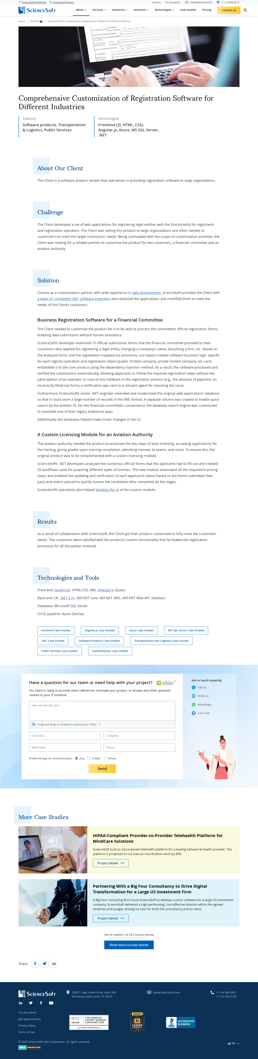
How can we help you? (42, 702)
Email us (203, 696)
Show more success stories (129, 945)
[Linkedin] (21, 1002)
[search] (245, 10)
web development (146, 292)
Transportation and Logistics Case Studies (161, 640)
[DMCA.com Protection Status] (30, 1048)
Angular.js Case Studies (100, 630)
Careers (156, 2)
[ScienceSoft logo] (37, 10)
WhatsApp (204, 704)
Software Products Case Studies (99, 640)
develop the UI (107, 489)
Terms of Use (27, 1032)
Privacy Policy (27, 1025)
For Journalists (28, 1012)
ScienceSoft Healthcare (34, 2)
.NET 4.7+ (67, 598)
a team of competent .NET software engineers (73, 298)
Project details (108, 863)
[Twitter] (31, 1002)
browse (65, 724)
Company (111, 732)
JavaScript (62, 590)
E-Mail (96, 758)
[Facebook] (41, 1002)
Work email (37, 744)
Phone (109, 744)
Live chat (203, 713)
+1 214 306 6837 (226, 992)
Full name (36, 732)
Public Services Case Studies (59, 651)
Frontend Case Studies (55, 630)
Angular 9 (105, 590)
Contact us (229, 10)
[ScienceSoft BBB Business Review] (180, 1022)
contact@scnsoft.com (166, 992)
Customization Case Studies (110, 651)
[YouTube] (51, 1002)
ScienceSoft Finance (63, 2)
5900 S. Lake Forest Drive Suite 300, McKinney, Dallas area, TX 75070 (94, 994)
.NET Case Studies (52, 640)
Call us (202, 687)
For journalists (172, 2)
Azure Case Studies (141, 630)
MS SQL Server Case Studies (186, 630)
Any (82, 758)
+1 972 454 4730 (226, 996)
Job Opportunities (30, 1019)
